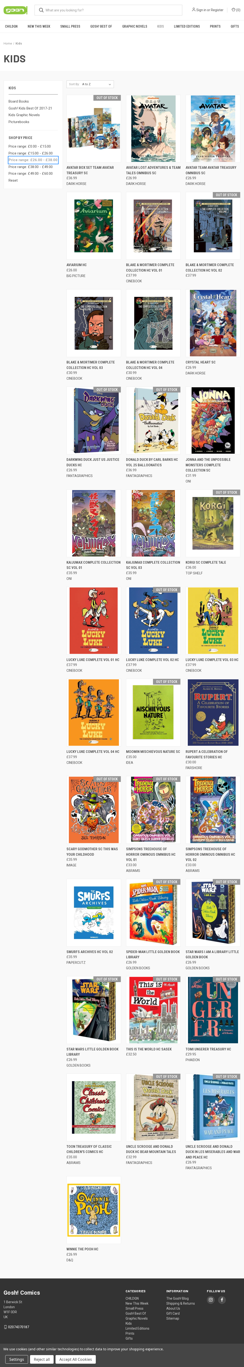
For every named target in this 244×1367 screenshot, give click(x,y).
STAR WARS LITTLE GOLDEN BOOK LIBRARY (92, 1052)
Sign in (201, 10)
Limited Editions (187, 26)
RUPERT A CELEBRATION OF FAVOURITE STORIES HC (207, 754)
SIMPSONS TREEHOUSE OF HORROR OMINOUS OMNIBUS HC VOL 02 (210, 854)
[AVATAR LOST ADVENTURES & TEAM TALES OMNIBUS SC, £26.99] (153, 129)
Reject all (42, 1359)
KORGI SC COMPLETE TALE (206, 562)
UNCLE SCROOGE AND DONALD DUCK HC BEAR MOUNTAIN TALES (151, 1149)
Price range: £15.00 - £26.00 (31, 153)
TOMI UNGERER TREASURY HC (208, 1049)
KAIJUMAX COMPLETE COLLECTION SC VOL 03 (153, 565)
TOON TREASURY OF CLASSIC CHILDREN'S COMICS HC (89, 1149)
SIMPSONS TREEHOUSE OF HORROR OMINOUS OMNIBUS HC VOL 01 (151, 854)
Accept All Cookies (75, 1359)
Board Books (19, 101)
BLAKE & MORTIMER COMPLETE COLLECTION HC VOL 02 (210, 268)
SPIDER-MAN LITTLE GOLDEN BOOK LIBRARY (153, 954)
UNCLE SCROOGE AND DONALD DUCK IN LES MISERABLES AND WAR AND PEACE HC (213, 1151)
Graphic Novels (134, 26)
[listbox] (97, 84)
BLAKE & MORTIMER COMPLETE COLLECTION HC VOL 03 (90, 365)
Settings (16, 1359)
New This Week (39, 26)
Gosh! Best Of (101, 26)
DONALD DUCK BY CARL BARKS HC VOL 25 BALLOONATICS (152, 462)
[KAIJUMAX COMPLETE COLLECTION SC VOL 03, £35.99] (153, 523)
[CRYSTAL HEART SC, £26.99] (213, 323)
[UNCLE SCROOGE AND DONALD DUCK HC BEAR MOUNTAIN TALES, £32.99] (153, 1107)
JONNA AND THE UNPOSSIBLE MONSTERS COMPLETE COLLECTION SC (208, 464)
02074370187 (18, 1327)
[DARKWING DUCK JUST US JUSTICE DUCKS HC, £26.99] (93, 420)
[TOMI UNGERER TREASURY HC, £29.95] (213, 1010)
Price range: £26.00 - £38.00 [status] (33, 160)
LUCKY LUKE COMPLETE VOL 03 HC (212, 660)
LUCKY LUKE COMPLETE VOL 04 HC (92, 752)
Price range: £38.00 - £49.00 (31, 167)
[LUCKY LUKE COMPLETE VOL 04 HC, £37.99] (93, 713)
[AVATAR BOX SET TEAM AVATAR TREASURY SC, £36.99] (93, 129)
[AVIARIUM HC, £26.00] (93, 226)
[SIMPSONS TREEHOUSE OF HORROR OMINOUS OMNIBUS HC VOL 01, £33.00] (153, 810)
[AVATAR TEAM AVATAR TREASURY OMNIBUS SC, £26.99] (213, 129)
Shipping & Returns (180, 1303)
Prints (215, 26)
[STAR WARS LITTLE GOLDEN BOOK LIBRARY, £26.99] (93, 1010)
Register (217, 10)
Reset (13, 180)
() (237, 10)
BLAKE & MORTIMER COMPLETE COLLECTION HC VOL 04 (150, 365)
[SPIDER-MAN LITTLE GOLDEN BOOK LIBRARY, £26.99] (153, 913)
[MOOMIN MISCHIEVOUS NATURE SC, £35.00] (153, 713)
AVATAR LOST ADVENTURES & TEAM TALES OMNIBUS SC (153, 170)
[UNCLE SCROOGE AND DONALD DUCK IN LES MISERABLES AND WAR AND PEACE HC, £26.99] (213, 1107)
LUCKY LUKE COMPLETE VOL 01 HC (92, 660)
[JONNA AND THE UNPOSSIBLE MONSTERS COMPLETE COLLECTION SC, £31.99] (213, 420)
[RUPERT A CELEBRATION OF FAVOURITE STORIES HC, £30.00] (213, 713)
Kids (160, 26)
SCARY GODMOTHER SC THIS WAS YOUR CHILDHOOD (92, 852)
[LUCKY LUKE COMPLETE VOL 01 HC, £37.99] (93, 621)
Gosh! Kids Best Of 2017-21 (30, 108)
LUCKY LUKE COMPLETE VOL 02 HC (152, 660)
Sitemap (172, 1318)
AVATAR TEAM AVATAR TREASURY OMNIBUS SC (211, 170)
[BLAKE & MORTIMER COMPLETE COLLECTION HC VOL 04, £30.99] (153, 323)
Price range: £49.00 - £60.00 (31, 173)
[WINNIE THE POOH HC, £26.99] (93, 1210)
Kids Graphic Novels (24, 115)
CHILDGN (11, 26)
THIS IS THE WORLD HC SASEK (149, 1049)
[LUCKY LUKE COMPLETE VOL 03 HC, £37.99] (213, 621)
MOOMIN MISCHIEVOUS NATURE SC (153, 752)
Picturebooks (19, 122)
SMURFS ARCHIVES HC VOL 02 (89, 952)
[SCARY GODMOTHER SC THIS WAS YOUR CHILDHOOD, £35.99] (93, 810)
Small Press (70, 26)
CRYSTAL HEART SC (201, 362)
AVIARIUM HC (76, 265)
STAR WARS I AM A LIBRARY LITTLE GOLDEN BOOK (212, 954)
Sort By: (74, 84)
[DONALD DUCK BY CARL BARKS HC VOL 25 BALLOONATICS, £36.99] (153, 420)
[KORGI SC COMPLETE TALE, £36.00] (213, 523)
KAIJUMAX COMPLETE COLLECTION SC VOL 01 (93, 565)
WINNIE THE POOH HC (82, 1249)
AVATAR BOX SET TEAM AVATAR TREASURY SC (90, 170)
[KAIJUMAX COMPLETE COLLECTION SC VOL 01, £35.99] (93, 523)
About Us (173, 1308)
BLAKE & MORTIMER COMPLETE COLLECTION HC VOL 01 (150, 268)
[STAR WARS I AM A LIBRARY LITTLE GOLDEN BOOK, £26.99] (213, 913)
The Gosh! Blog (177, 1298)
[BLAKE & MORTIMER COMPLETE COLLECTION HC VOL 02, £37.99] (213, 226)
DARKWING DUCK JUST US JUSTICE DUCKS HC (92, 462)
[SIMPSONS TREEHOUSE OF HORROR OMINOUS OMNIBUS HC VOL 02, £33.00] (213, 810)
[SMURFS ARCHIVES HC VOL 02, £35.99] (93, 913)
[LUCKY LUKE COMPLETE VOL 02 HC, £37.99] (153, 621)
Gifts (235, 26)
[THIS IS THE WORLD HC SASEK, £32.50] (153, 1010)
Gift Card (173, 1313)
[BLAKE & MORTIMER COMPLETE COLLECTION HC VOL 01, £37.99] (153, 226)
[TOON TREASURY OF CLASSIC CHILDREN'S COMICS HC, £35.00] (93, 1107)
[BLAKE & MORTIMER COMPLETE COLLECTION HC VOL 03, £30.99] (93, 323)
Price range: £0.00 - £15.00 (30, 146)
